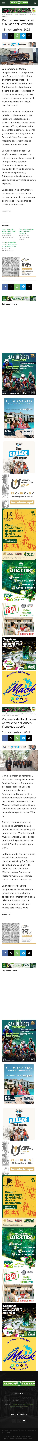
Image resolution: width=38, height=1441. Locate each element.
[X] (11, 36)
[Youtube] (24, 1421)
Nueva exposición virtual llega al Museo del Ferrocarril (9, 231)
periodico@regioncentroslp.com (22, 1404)
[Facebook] (5, 36)
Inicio (3, 15)
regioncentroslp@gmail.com (19, 1407)
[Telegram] (23, 36)
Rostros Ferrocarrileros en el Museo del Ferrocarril (26, 231)
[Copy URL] (29, 36)
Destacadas (9, 15)
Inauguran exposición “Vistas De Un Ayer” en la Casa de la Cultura (9, 244)
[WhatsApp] (17, 36)
